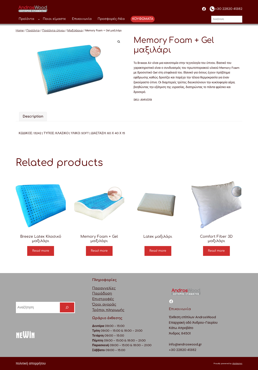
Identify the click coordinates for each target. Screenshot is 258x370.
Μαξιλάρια (75, 30)
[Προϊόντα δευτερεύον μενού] (39, 19)
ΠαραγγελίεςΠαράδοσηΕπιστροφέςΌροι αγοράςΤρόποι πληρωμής (108, 299)
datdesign (237, 363)
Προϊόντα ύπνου (53, 30)
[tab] (33, 116)
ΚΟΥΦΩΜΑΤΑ (142, 19)
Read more (40, 250)
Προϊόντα (33, 30)
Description (33, 116)
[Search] (67, 307)
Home (20, 30)
